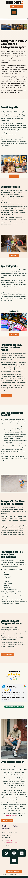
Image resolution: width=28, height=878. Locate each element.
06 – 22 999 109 (8, 840)
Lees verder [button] (5, 699)
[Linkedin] (22, 853)
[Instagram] (14, 853)
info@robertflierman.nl (12, 842)
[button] (14, 12)
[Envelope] (14, 860)
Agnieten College (11, 815)
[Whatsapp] (6, 853)
